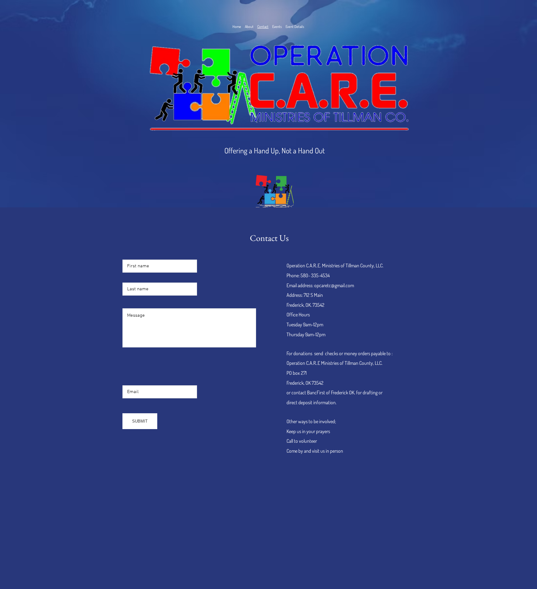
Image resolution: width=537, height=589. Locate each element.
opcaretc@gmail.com (334, 285)
